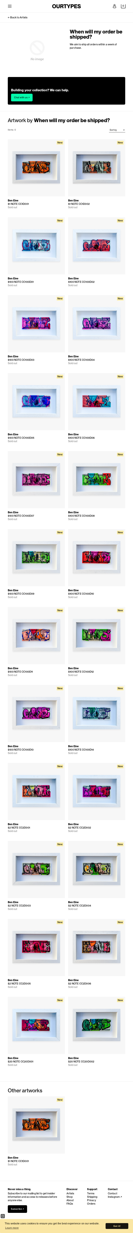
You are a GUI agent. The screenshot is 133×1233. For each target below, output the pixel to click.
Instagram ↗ (115, 1196)
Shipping (92, 1196)
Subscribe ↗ (17, 1209)
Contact (112, 1193)
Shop (69, 1196)
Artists (70, 1193)
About (70, 1200)
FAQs (69, 1203)
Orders (91, 1203)
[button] (123, 6)
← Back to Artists (17, 17)
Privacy (91, 1200)
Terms (90, 1193)
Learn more (12, 1228)
